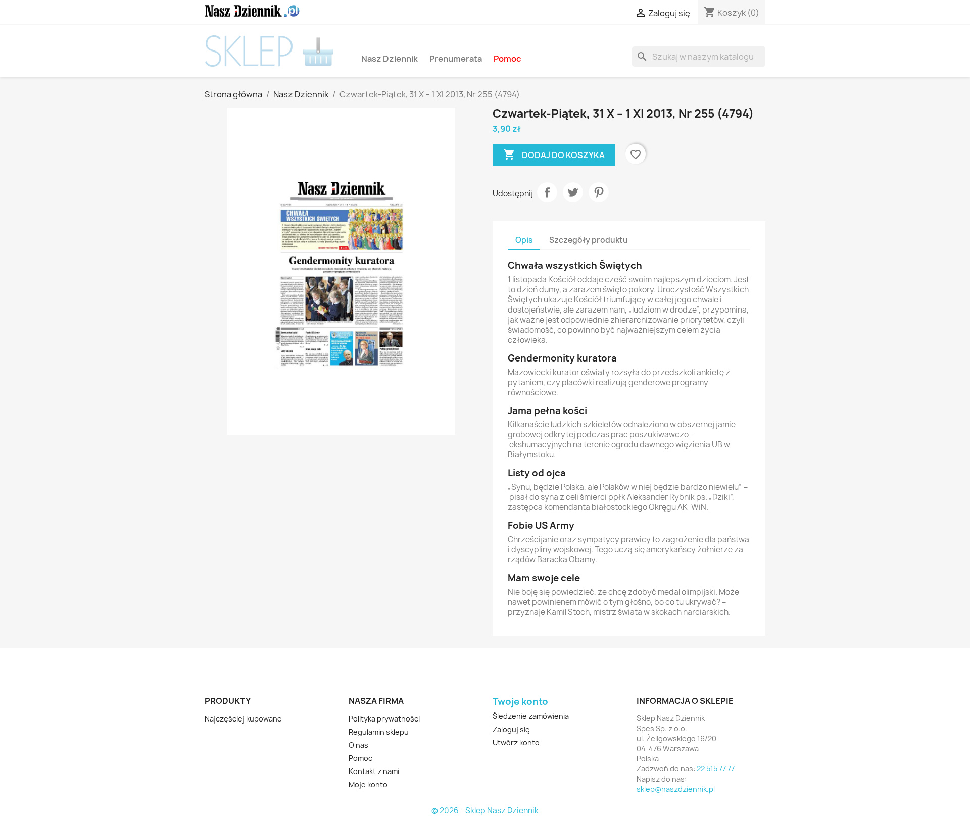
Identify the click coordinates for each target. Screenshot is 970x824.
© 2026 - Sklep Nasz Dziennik (485, 811)
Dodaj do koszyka (554, 154)
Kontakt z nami (374, 771)
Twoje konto (520, 701)
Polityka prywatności (384, 719)
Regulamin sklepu (379, 732)
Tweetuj (573, 192)
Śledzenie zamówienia (531, 716)
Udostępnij (547, 192)
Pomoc (507, 58)
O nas (358, 745)
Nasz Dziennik (389, 58)
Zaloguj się (511, 729)
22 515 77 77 (716, 769)
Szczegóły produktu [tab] (588, 240)
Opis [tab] (523, 240)
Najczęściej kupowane (243, 719)
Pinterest (599, 192)
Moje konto (368, 784)
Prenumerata (455, 58)
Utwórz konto (516, 742)
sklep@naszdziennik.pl (676, 789)
